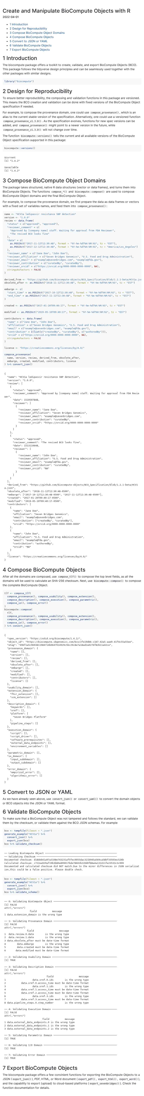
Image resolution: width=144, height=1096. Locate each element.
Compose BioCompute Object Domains (37, 32)
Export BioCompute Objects (30, 49)
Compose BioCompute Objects (32, 37)
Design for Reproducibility (28, 28)
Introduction (19, 24)
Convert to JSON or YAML (29, 41)
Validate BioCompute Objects (30, 45)
